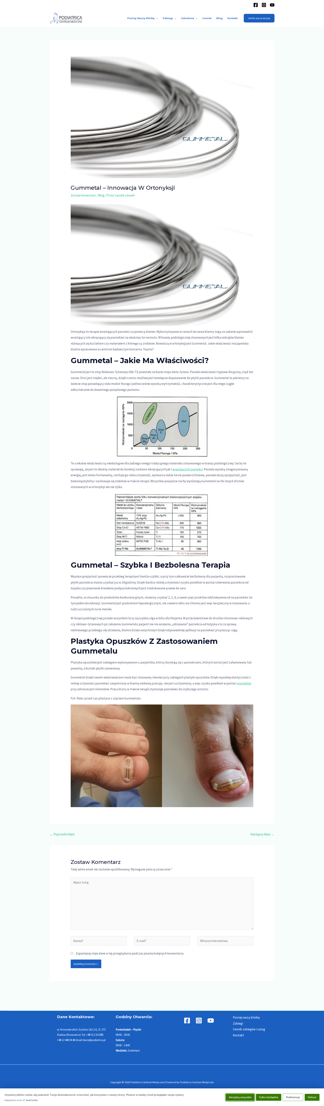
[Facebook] (255, 5)
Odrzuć (312, 1097)
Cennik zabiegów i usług (249, 1029)
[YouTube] (272, 5)
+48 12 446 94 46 (66, 1040)
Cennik (207, 18)
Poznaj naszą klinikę (140, 18)
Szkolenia (187, 18)
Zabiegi (168, 18)
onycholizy (244, 683)
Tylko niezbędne (268, 1097)
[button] (156, 18)
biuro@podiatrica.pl (94, 1040)
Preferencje (293, 1097)
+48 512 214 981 (95, 1035)
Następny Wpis (262, 834)
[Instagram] (264, 5)
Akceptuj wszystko (240, 1097)
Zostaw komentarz (83, 195)
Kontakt (232, 18)
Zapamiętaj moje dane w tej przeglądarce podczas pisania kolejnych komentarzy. (130, 953)
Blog (219, 18)
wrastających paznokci (187, 469)
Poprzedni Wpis (62, 834)
